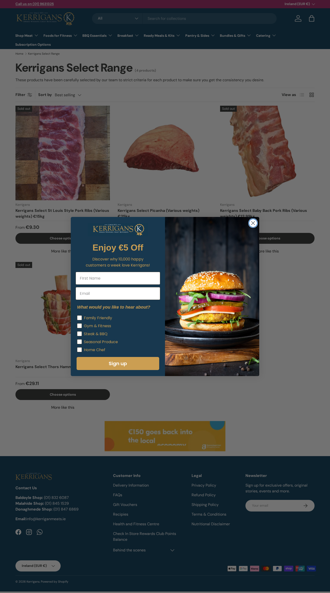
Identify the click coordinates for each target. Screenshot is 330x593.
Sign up (118, 363)
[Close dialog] (253, 223)
